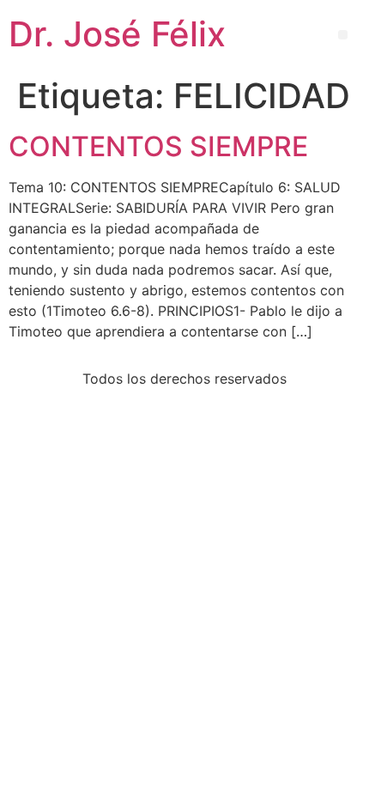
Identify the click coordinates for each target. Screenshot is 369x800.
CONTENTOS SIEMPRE (158, 146)
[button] (343, 34)
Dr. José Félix (117, 34)
